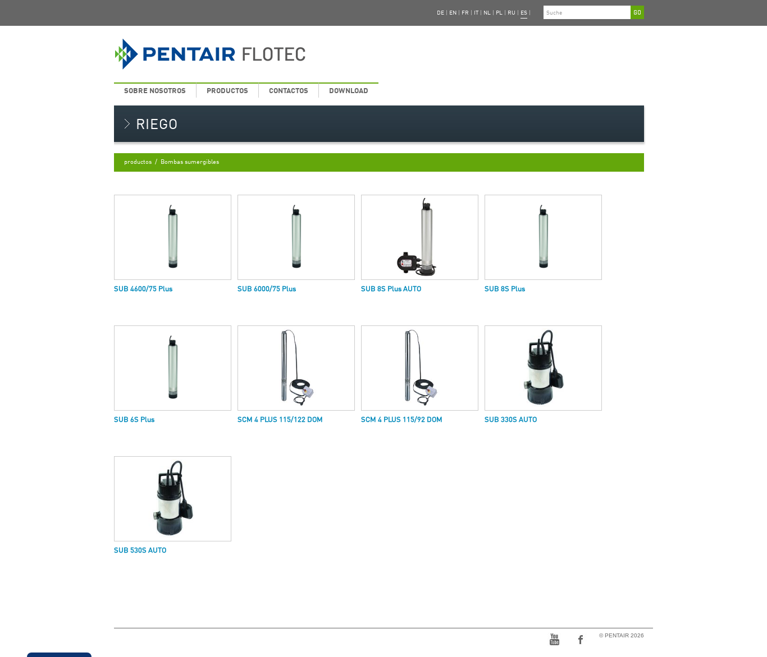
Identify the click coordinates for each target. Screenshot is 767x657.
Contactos (288, 91)
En (452, 13)
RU (511, 13)
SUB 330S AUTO (511, 420)
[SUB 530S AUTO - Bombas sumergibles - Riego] (172, 499)
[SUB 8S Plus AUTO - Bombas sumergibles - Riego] (419, 237)
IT (476, 13)
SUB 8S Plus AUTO (391, 289)
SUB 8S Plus (505, 289)
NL (487, 13)
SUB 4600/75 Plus (143, 289)
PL (499, 13)
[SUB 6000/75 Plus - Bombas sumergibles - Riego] (296, 237)
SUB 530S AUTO (140, 550)
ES (524, 13)
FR (465, 13)
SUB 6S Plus (134, 420)
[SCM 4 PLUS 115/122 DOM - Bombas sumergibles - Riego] (296, 368)
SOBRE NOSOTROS (155, 91)
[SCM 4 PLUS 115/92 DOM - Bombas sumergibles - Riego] (419, 368)
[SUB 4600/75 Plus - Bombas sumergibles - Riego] (172, 237)
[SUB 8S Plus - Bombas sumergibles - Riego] (543, 237)
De (440, 13)
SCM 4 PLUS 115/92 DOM (401, 420)
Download (348, 91)
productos (227, 91)
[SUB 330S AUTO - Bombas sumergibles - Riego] (543, 368)
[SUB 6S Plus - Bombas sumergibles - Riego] (172, 368)
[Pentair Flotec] (289, 54)
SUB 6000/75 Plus (267, 289)
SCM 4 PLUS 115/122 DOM (280, 420)
